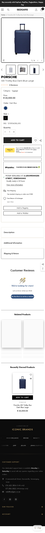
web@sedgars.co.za (13, 489)
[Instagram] (10, 497)
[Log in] (36, 7)
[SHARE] (40, 138)
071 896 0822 (10, 486)
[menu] (2, 7)
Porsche (9, 74)
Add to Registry (22, 205)
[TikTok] (16, 497)
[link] (11, 351)
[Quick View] (30, 376)
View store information (14, 182)
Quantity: (7, 125)
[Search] (8, 7)
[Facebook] (4, 497)
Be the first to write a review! (22, 294)
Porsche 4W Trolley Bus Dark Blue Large (23, 404)
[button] (38, 58)
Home (3, 12)
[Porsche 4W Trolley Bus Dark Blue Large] (22, 380)
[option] (22, 37)
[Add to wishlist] (35, 138)
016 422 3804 (10, 483)
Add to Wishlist (22, 210)
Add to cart (18, 137)
